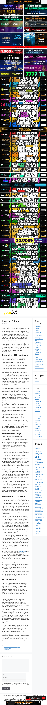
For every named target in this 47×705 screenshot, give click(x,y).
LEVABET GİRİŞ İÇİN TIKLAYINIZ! (23, 47)
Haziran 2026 (38, 391)
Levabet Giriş (38, 328)
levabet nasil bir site (39, 507)
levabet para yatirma (38, 510)
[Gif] (23, 129)
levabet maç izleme (38, 502)
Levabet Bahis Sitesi (39, 468)
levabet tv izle (38, 515)
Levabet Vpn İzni (39, 359)
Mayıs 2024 (38, 418)
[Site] (23, 79)
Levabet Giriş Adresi (39, 490)
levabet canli (37, 472)
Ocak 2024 (37, 426)
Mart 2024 (37, 422)
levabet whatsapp (38, 520)
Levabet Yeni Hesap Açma (15, 647)
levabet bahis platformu (38, 465)
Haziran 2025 (38, 397)
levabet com (37, 480)
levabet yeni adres (38, 522)
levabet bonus (38, 471)
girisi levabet (39, 451)
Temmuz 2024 (38, 414)
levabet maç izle (38, 500)
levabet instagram (38, 494)
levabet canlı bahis (38, 478)
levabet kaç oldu (38, 497)
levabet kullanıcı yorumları (39, 498)
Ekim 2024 (37, 409)
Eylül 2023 (37, 434)
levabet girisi (39, 482)
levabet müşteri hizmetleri (38, 505)
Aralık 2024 (37, 405)
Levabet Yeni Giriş (39, 524)
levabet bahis (37, 464)
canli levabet (37, 448)
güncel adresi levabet (38, 454)
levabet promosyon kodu (38, 513)
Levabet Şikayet (7, 647)
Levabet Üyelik (38, 527)
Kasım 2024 (38, 407)
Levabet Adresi (38, 326)
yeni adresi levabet (38, 532)
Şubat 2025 (38, 401)
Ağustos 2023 (38, 436)
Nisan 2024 (38, 420)
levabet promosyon (39, 511)
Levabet (5, 645)
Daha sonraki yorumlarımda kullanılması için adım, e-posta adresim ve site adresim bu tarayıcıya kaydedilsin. (16, 684)
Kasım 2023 (38, 430)
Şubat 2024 (38, 424)
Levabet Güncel (38, 492)
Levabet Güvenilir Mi (7, 648)
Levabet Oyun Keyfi (39, 368)
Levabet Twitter (39, 517)
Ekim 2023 (37, 432)
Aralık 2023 (37, 428)
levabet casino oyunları (38, 479)
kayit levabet (38, 458)
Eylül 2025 (37, 395)
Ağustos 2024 (38, 413)
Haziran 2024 (38, 416)
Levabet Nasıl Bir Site (39, 508)
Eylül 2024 (37, 411)
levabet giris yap (37, 484)
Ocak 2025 (37, 403)
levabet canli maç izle (39, 475)
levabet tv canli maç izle (38, 514)
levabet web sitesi (38, 519)
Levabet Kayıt (6, 649)
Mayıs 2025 (38, 399)
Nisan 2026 (38, 393)
